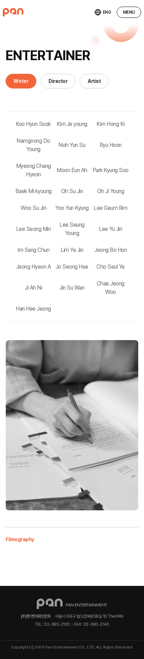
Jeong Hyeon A (33, 266)
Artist (94, 81)
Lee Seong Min (33, 229)
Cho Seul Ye (110, 266)
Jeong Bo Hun (110, 250)
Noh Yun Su (71, 145)
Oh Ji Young (110, 191)
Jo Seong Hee (72, 266)
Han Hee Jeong (33, 308)
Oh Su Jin (72, 191)
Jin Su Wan (71, 287)
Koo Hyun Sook (33, 124)
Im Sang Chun (33, 250)
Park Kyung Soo (111, 170)
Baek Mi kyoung (33, 191)
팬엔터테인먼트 (13, 12)
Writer (21, 81)
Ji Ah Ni (33, 287)
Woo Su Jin (33, 208)
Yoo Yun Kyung (72, 208)
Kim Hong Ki (110, 124)
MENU (129, 12)
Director (58, 81)
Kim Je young (72, 124)
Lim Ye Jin (71, 250)
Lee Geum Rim (110, 208)
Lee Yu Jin (110, 229)
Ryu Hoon (111, 145)
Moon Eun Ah (72, 170)
